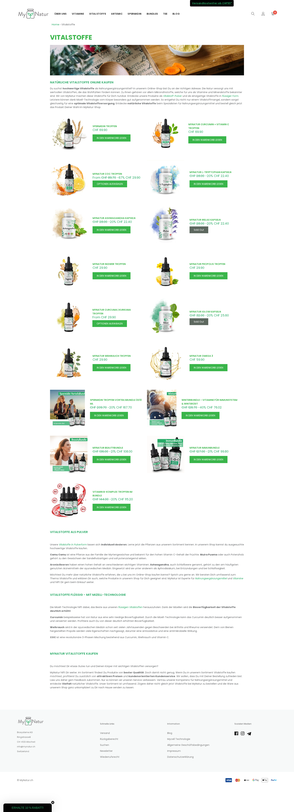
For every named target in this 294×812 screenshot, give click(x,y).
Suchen (104, 745)
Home (55, 24)
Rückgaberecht (109, 739)
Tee (165, 13)
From (116, 177)
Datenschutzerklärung (180, 757)
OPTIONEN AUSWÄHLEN (110, 184)
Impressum (174, 751)
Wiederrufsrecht (109, 757)
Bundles (152, 13)
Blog (176, 13)
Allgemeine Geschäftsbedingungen (188, 745)
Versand (105, 733)
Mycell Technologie (178, 739)
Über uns (60, 13)
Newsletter (106, 751)
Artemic (116, 13)
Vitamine (78, 13)
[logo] (33, 14)
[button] (27, 807)
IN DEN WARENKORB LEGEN (111, 138)
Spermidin (134, 13)
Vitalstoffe (97, 13)
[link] (253, 13)
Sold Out (199, 230)
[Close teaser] (52, 802)
